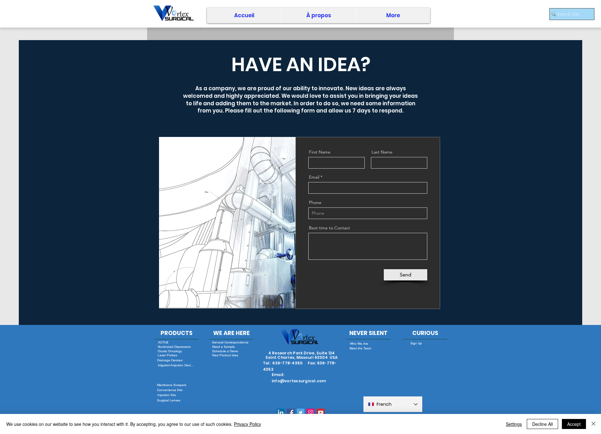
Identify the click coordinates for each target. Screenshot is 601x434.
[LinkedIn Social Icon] (281, 412)
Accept (574, 424)
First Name (320, 152)
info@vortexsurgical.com (299, 381)
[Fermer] (593, 424)
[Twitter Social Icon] (301, 412)
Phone (315, 202)
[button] (318, 15)
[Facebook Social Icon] (291, 412)
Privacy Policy (247, 424)
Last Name (382, 152)
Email (314, 177)
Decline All (542, 424)
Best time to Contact (329, 228)
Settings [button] (514, 424)
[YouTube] (321, 412)
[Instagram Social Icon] (311, 412)
